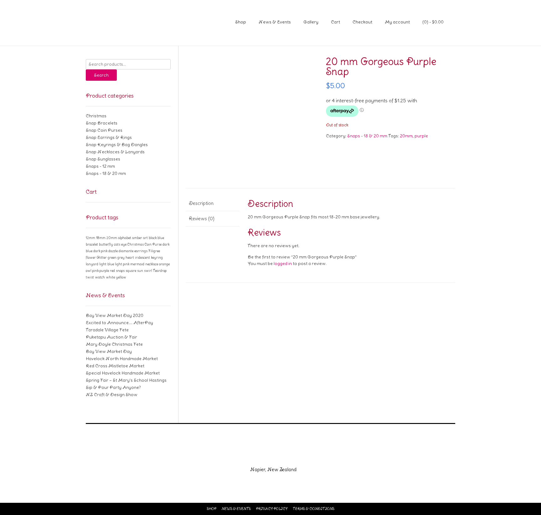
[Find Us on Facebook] (263, 456)
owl (88, 270)
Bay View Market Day (109, 351)
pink (95, 270)
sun (140, 270)
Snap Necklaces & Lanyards (115, 152)
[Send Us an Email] (248, 456)
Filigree (154, 251)
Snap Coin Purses (104, 130)
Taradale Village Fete (107, 330)
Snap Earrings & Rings (109, 137)
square (131, 270)
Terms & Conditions (313, 509)
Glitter (102, 257)
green (112, 257)
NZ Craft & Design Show (111, 394)
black (153, 238)
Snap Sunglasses (103, 159)
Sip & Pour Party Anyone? (113, 387)
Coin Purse (153, 244)
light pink (122, 264)
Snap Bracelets (101, 123)
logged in (283, 263)
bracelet (92, 244)
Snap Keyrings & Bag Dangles (117, 144)
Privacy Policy (271, 509)
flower (91, 257)
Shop (240, 22)
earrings (140, 251)
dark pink (100, 251)
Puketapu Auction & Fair (111, 337)
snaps (120, 270)
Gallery (310, 22)
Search (101, 75)
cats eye (120, 244)
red (112, 270)
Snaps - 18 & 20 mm (367, 136)
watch (100, 277)
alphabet (124, 238)
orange (164, 264)
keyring (157, 257)
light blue (106, 264)
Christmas (96, 116)
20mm (406, 136)
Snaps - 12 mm (100, 166)
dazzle (113, 251)
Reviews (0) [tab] (201, 219)
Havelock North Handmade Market (122, 358)
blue (160, 238)
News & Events (275, 22)
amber (137, 238)
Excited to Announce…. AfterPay (119, 322)
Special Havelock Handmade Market (123, 373)
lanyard (92, 264)
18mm (101, 238)
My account (397, 22)
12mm (90, 238)
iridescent (142, 257)
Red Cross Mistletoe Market (115, 366)
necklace (151, 264)
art (145, 238)
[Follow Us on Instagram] (278, 456)
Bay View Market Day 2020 (114, 315)
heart (130, 257)
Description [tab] (201, 203)
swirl (148, 270)
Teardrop (160, 270)
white (110, 277)
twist (90, 277)
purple (421, 136)
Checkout (362, 22)
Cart (335, 22)
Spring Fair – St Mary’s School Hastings (126, 380)
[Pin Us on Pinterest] (293, 456)
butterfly (106, 244)
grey (121, 257)
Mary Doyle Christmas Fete (114, 344)
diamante (126, 251)
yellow (121, 277)
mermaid (137, 264)
